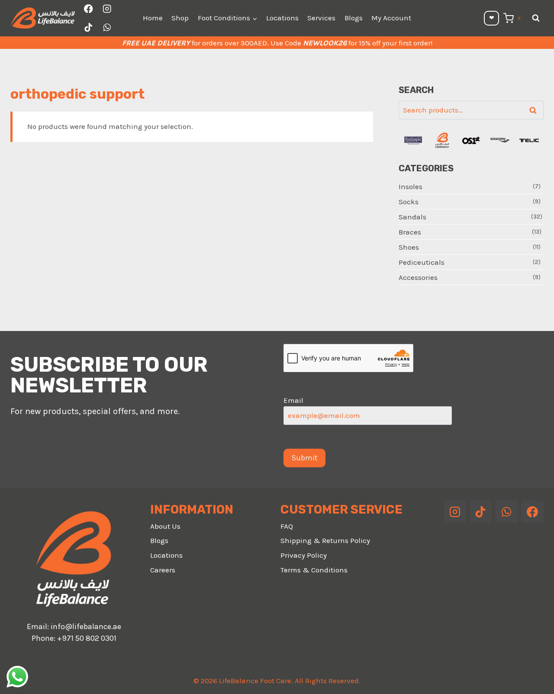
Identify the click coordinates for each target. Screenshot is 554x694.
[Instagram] (107, 9)
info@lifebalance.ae (86, 626)
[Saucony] (500, 140)
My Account (391, 17)
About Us (165, 526)
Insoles (410, 186)
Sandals (412, 216)
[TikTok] (88, 27)
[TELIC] (529, 140)
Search (535, 110)
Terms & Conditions (314, 569)
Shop (180, 17)
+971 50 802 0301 (86, 638)
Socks (409, 201)
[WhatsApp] (107, 27)
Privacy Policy (303, 555)
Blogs (354, 17)
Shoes (409, 247)
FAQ (286, 526)
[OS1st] (471, 140)
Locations (282, 17)
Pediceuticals (421, 262)
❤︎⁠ (491, 18)
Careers (162, 569)
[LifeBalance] (442, 140)
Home (153, 17)
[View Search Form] (536, 18)
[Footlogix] (413, 140)
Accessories (418, 277)
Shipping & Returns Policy (325, 540)
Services (321, 17)
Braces (410, 232)
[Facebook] (88, 9)
